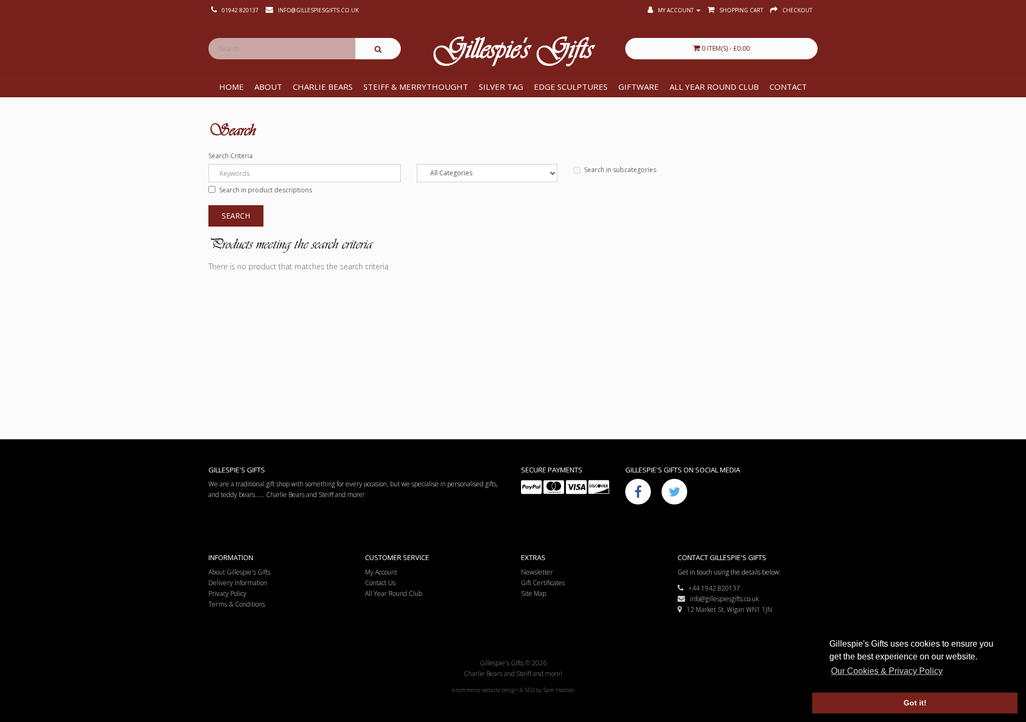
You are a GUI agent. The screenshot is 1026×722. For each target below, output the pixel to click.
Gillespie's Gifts (513, 51)
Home (231, 86)
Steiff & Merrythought (415, 86)
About (268, 86)
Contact (788, 86)
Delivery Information (237, 582)
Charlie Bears (323, 86)
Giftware (638, 86)
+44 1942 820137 (711, 588)
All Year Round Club (714, 86)
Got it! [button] (915, 702)
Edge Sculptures (571, 86)
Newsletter (537, 572)
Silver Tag (501, 86)
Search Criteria (230, 155)
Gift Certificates (543, 582)
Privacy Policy (227, 593)
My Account (381, 572)
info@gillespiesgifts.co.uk (722, 598)
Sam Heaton (558, 690)
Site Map (533, 593)
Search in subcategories (620, 169)
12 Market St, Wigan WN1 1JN (727, 609)
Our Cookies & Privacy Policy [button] (887, 671)
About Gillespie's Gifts (239, 572)
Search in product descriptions (265, 190)
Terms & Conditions (236, 604)
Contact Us (380, 582)
